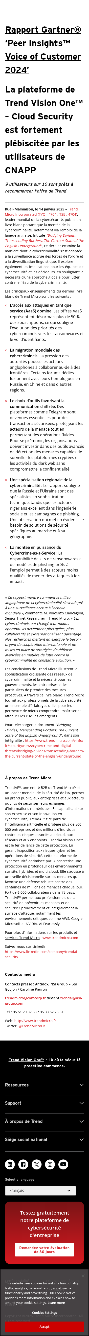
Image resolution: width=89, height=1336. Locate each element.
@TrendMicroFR (32, 1026)
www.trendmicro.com (60, 937)
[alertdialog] (44, 1302)
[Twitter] (37, 1164)
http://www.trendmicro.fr (35, 1020)
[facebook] (23, 1164)
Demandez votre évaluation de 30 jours (42, 1248)
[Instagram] (50, 1164)
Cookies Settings (44, 1312)
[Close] (83, 1275)
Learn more (56, 1302)
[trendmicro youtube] (63, 1164)
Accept (45, 1326)
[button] (40, 1191)
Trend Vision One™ (26, 1059)
